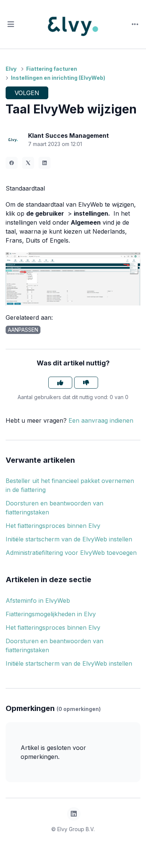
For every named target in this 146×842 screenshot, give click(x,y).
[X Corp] (28, 163)
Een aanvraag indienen (101, 420)
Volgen (27, 93)
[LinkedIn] (45, 163)
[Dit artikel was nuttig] (60, 383)
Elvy (11, 69)
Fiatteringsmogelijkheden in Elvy (51, 614)
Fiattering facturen (51, 69)
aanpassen (23, 329)
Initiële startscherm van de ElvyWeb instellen (69, 539)
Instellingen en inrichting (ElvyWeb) (58, 78)
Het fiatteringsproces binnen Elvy (53, 525)
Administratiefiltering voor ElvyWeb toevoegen (71, 552)
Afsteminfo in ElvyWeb (38, 600)
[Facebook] (12, 163)
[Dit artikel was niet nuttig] (86, 383)
